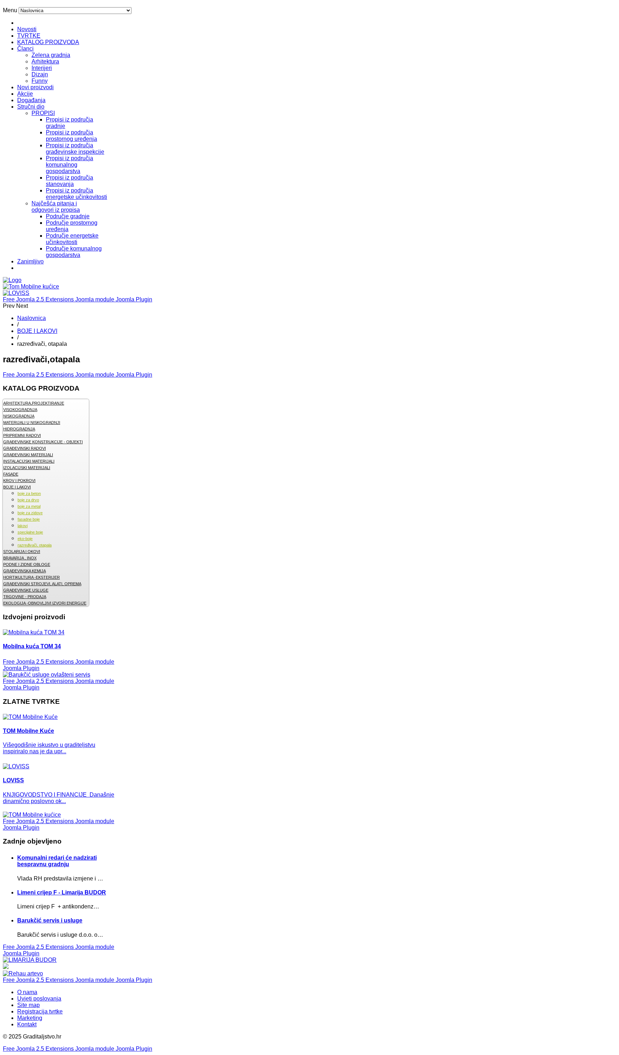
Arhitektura (45, 61)
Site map (28, 1005)
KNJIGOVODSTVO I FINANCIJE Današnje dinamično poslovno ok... (58, 798)
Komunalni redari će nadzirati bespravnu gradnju (57, 861)
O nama (27, 992)
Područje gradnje (68, 216)
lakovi (23, 526)
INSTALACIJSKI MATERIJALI (28, 461)
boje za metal (29, 506)
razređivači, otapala (35, 545)
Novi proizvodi (35, 87)
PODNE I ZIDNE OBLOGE (26, 564)
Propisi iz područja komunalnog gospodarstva (69, 164)
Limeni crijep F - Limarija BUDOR (61, 892)
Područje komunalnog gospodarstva (74, 251)
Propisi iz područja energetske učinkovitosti (76, 193)
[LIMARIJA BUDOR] (30, 960)
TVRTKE (28, 36)
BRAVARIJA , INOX (20, 558)
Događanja (31, 100)
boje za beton (29, 493)
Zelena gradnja (51, 55)
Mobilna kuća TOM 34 (32, 646)
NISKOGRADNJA (18, 416)
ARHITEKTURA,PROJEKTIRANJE (33, 403)
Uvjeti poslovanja (39, 999)
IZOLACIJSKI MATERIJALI (26, 468)
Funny (40, 81)
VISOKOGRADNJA (20, 409)
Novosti (27, 29)
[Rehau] (6, 967)
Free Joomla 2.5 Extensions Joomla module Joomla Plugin (77, 299)
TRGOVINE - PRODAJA (24, 597)
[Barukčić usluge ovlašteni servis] (46, 675)
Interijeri (42, 68)
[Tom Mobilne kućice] (31, 286)
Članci (25, 49)
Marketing (29, 1018)
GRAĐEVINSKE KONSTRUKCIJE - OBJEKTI (43, 442)
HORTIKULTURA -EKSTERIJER (31, 577)
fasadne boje (29, 519)
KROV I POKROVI (19, 480)
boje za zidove (30, 513)
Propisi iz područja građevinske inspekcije (75, 148)
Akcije (25, 94)
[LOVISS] (16, 293)
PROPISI (43, 113)
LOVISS (13, 780)
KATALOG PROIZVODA (48, 42)
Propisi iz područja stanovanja (69, 181)
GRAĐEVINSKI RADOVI (24, 448)
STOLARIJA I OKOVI (21, 551)
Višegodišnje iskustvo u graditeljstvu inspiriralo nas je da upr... (49, 748)
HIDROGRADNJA (19, 429)
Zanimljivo (30, 261)
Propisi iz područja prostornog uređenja (71, 135)
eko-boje (25, 538)
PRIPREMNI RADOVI (22, 435)
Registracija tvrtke (40, 1011)
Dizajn (40, 74)
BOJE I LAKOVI (37, 331)
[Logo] (12, 280)
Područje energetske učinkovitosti (72, 239)
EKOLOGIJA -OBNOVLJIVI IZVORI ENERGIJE (44, 603)
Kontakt (27, 1024)
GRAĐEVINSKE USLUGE (25, 590)
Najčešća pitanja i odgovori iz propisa (56, 206)
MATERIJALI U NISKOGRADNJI (31, 422)
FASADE (10, 474)
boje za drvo (28, 500)
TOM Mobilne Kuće (28, 731)
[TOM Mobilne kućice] (32, 815)
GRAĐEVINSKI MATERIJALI (28, 455)
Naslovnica (31, 318)
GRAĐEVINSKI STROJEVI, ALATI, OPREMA (42, 584)
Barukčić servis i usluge (49, 920)
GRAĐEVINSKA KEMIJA (24, 571)
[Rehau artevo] (23, 973)
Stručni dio (30, 107)
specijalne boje (30, 532)
